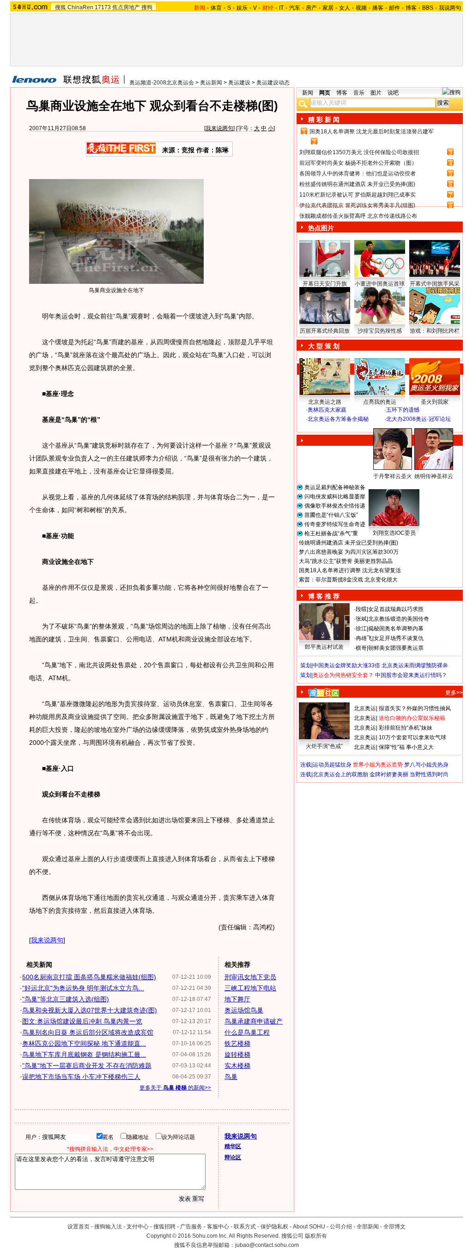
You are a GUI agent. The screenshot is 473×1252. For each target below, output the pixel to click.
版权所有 (316, 1236)
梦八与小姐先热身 (426, 764)
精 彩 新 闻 (324, 119)
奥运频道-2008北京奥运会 (161, 82)
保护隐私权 (274, 1226)
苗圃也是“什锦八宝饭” (331, 515)
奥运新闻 (211, 82)
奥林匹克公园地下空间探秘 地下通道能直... (84, 1043)
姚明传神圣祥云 (433, 476)
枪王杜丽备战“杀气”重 (331, 533)
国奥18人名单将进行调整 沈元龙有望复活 (350, 570)
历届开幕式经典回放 (325, 331)
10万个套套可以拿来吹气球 (412, 737)
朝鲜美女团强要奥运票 (396, 648)
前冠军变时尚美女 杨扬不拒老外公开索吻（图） (358, 163)
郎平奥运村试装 (324, 647)
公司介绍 (341, 1226)
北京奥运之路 (324, 402)
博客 (411, 8)
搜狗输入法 (108, 1226)
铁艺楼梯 (237, 1043)
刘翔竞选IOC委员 (394, 533)
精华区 (232, 1146)
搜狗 (146, 7)
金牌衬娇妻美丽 (389, 774)
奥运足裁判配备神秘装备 (334, 487)
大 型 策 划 (324, 346)
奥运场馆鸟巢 (243, 1010)
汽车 (294, 8)
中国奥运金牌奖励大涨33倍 (346, 665)
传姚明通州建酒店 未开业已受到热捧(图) (348, 542)
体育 (216, 8)
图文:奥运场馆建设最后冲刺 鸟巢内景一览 (82, 1021)
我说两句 (450, 8)
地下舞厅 (237, 999)
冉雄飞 (364, 638)
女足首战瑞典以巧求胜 (396, 609)
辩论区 (232, 1157)
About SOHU (309, 1226)
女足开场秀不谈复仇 (399, 638)
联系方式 (245, 1226)
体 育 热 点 (384, 485)
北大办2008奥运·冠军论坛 (418, 419)
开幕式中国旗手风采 (435, 284)
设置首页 (78, 1226)
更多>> (454, 692)
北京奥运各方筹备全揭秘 (338, 419)
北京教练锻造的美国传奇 (398, 619)
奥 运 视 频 (324, 427)
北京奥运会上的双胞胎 (340, 774)
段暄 (361, 609)
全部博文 (394, 1226)
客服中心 (218, 1226)
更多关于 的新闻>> (175, 1087)
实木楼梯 (237, 1065)
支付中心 (138, 1226)
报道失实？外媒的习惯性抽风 (415, 708)
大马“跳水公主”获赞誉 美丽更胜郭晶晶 (346, 561)
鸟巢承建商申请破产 (253, 1021)
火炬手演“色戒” (324, 746)
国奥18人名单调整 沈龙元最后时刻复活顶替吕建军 (371, 131)
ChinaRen (80, 7)
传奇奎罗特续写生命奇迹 (334, 524)
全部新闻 (368, 1226)
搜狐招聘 (164, 1226)
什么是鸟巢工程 (247, 1032)
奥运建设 (239, 82)
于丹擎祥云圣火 (392, 476)
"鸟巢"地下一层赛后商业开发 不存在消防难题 (87, 1065)
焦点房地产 (126, 7)
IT (281, 8)
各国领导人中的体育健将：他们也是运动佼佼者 (357, 173)
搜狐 (60, 7)
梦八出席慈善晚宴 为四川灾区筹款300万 (349, 552)
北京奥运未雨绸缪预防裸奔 (415, 665)
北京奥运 (365, 708)
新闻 (307, 93)
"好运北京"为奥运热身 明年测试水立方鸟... (83, 988)
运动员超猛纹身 (332, 764)
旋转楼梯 (237, 1054)
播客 (377, 8)
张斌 (361, 619)
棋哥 (361, 648)
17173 (103, 7)
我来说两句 (219, 128)
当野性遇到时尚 (429, 774)
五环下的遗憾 (402, 410)
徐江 (361, 628)
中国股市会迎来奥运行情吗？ (411, 675)
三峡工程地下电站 (250, 988)
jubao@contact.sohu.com (267, 1245)
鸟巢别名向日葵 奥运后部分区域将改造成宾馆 (87, 1032)
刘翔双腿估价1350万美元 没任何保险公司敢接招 (359, 152)
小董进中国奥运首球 (380, 284)
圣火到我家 (435, 402)
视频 (361, 8)
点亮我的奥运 (379, 402)
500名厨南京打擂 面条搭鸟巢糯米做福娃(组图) (89, 977)
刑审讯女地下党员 (250, 977)
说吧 (393, 93)
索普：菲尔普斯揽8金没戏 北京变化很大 (348, 579)
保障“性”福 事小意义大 (406, 747)
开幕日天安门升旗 (325, 284)
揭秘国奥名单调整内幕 (396, 628)
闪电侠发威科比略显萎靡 (334, 496)
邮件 (394, 8)
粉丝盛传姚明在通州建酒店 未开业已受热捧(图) (357, 184)
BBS (427, 8)
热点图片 (321, 228)
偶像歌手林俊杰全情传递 (334, 506)
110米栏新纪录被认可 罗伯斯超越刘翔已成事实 (357, 195)
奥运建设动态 (273, 82)
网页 (324, 93)
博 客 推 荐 (324, 596)
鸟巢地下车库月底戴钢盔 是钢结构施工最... (84, 1054)
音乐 (358, 93)
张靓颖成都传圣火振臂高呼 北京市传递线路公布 (358, 216)
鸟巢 (230, 1076)
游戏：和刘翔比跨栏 (435, 331)
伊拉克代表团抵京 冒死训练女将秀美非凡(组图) (357, 205)
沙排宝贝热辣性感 (380, 331)
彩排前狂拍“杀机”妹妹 (405, 728)
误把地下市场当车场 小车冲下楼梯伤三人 (81, 1076)
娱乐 (242, 8)
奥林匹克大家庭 (327, 410)
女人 (344, 8)
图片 (376, 93)
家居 (328, 8)
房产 (311, 8)
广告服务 (191, 1226)
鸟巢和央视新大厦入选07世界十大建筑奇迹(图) (89, 1010)
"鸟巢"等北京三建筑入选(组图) (65, 999)
